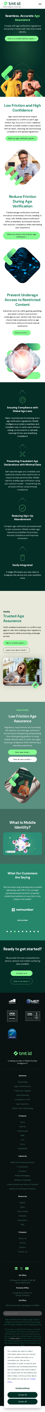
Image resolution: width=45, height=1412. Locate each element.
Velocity (22, 1126)
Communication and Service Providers (22, 1184)
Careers (22, 1247)
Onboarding (23, 1082)
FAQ (22, 1224)
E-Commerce (22, 1167)
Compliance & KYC (22, 1099)
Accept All (22, 1395)
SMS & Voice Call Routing (22, 1108)
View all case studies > (22, 759)
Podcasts (22, 1216)
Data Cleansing (22, 1095)
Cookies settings (23, 1388)
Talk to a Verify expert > (15, 643)
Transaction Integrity (22, 1091)
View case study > (22, 752)
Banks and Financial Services (22, 1162)
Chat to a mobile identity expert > (22, 38)
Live (22, 1140)
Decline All (22, 1401)
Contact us (21, 973)
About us (22, 1238)
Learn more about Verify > (16, 650)
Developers (22, 1220)
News (22, 1207)
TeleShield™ (22, 1148)
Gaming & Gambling (22, 1180)
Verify (22, 1122)
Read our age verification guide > (21, 138)
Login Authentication (22, 1086)
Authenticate (22, 1131)
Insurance (22, 1171)
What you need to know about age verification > (21, 235)
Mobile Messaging (22, 1175)
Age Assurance (22, 1104)
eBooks (23, 1202)
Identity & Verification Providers (22, 1189)
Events (22, 1243)
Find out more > (21, 333)
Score (22, 1144)
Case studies (22, 1211)
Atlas (22, 1135)
